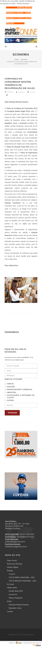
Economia (24, 59)
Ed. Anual (10, 584)
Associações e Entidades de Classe (21, 396)
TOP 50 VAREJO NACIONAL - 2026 (22, 577)
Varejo (10, 384)
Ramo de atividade (13, 379)
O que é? (12, 574)
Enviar (13, 413)
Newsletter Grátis (15, 608)
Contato (10, 611)
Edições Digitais (12, 567)
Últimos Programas (15, 598)
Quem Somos (12, 560)
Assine (9, 601)
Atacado (11, 387)
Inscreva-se (13, 594)
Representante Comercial (20, 389)
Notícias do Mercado (14, 564)
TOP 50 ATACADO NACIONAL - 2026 (22, 581)
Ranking (10, 571)
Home (17, 59)
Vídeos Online (12, 588)
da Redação (21, 92)
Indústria (11, 392)
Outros (10, 400)
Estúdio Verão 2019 (16, 591)
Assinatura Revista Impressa (19, 605)
